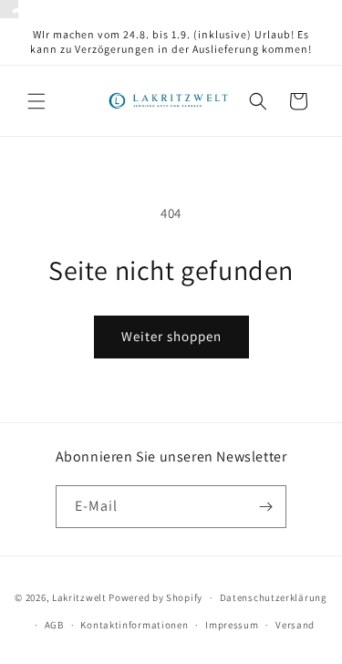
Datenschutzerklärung (273, 597)
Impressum (231, 624)
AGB (54, 624)
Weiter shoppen (171, 336)
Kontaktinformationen (134, 624)
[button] (36, 101)
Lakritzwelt (79, 597)
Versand (295, 624)
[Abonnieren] (265, 506)
